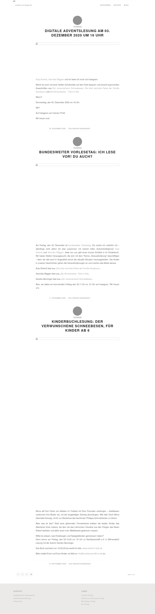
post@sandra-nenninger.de (24, 595)
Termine (77, 26)
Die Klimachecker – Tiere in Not (64, 91)
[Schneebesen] (77, 422)
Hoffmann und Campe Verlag (92, 598)
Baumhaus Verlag (88, 601)
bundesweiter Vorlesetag (79, 245)
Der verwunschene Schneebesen (68, 88)
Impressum (17, 601)
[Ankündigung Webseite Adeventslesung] (77, 59)
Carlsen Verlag (87, 595)
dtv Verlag (85, 604)
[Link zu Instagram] (140, 5)
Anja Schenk (41, 79)
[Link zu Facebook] (136, 5)
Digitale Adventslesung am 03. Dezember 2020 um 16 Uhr (77, 32)
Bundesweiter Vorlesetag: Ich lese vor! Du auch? (77, 154)
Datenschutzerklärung (22, 598)
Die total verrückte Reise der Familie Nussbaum (78, 268)
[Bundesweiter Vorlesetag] (77, 203)
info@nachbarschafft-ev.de (90, 553)
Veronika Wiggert (56, 79)
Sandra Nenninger (81, 128)
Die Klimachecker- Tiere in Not (74, 273)
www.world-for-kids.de (92, 548)
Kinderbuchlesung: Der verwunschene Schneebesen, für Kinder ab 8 (77, 326)
